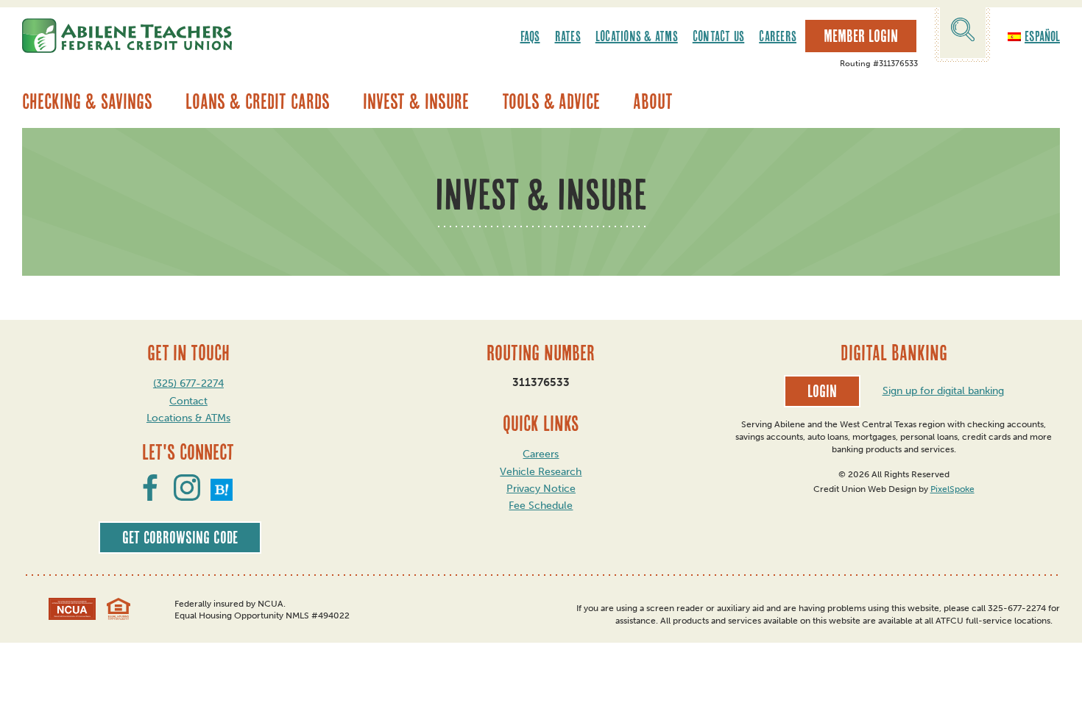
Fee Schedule (541, 505)
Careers (777, 36)
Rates (568, 36)
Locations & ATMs (636, 36)
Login (822, 391)
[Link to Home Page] (127, 35)
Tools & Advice (551, 101)
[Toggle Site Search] (962, 32)
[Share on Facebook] (150, 496)
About (653, 101)
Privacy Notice (541, 488)
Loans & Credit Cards (257, 101)
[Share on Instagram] (187, 496)
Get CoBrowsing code (180, 537)
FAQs (530, 36)
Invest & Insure (416, 101)
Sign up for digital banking (943, 391)
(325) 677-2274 (188, 383)
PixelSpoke (952, 489)
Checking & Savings (87, 101)
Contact (188, 401)
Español (1042, 36)
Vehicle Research (540, 471)
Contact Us (719, 36)
